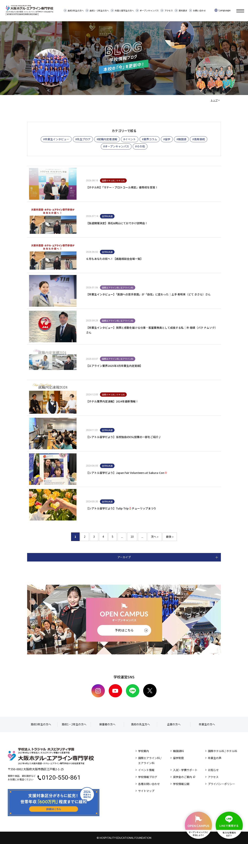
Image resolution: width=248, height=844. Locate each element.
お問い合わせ (199, 10)
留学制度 (178, 758)
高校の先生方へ (140, 724)
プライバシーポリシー (221, 784)
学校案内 (143, 751)
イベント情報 (146, 770)
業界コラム (150, 139)
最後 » (169, 536)
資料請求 (183, 10)
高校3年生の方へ (76, 10)
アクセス (168, 10)
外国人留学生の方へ (124, 10)
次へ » (154, 536)
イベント (130, 139)
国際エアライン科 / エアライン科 (149, 760)
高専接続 (199, 139)
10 (132, 536)
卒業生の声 (214, 758)
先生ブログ (83, 139)
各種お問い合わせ (149, 784)
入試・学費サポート (185, 770)
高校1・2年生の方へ (99, 10)
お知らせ (213, 770)
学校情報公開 (181, 784)
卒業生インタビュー (57, 139)
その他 (141, 146)
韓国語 (182, 139)
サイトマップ (146, 791)
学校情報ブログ (147, 777)
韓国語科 (178, 751)
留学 (167, 139)
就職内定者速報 (107, 139)
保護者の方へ (107, 724)
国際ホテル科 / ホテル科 (222, 751)
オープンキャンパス (149, 10)
